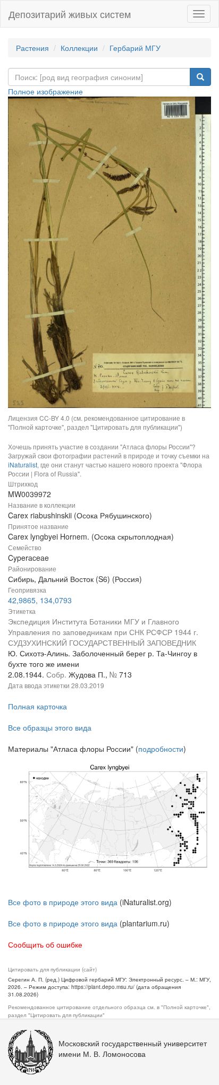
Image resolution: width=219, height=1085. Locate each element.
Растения (32, 47)
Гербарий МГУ (135, 47)
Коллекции (79, 47)
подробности (160, 748)
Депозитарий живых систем (70, 14)
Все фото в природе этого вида (62, 902)
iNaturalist (22, 464)
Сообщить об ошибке (45, 944)
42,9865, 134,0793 (40, 600)
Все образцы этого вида (49, 727)
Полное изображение (45, 91)
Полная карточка (37, 706)
